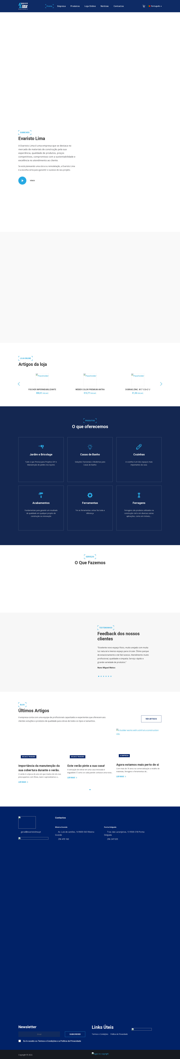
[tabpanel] (124, 656)
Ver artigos (151, 719)
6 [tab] (110, 676)
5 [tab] (108, 676)
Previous (19, 384)
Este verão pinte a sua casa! (86, 765)
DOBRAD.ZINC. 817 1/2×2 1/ (137, 389)
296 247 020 (112, 839)
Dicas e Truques (28, 757)
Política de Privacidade (70, 1041)
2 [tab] (101, 676)
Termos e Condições (93, 310)
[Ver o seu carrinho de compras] (144, 6)
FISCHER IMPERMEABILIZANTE (42, 389)
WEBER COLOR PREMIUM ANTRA (90, 389)
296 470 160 (63, 839)
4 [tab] (106, 676)
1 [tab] (98, 676)
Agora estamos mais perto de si (137, 764)
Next (160, 384)
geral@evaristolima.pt (31, 832)
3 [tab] (103, 676)
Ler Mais (22, 782)
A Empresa (124, 755)
